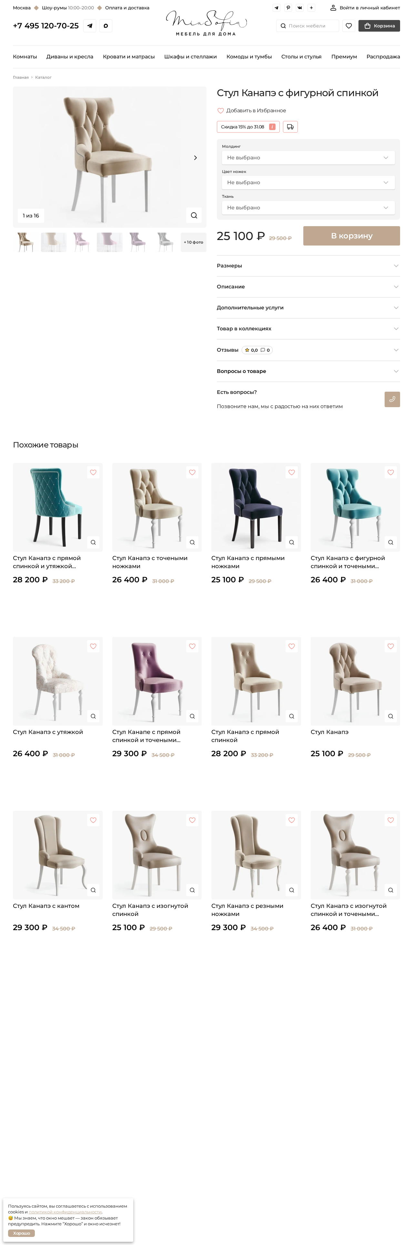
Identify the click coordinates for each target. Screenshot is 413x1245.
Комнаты (25, 57)
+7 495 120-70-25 (46, 26)
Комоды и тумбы (249, 57)
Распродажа (383, 57)
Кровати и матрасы (129, 57)
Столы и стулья (301, 57)
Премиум (344, 57)
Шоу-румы (68, 7)
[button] (195, 158)
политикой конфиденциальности (65, 1211)
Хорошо (21, 1233)
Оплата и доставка (127, 7)
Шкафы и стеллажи (190, 57)
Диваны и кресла (69, 57)
